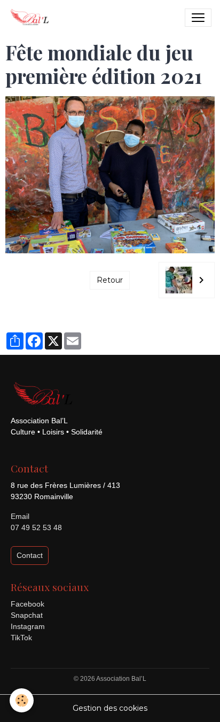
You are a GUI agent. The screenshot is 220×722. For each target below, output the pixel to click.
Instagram (28, 626)
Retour (110, 280)
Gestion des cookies (110, 708)
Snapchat (27, 615)
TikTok (21, 637)
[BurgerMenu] (198, 18)
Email (20, 516)
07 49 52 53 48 (36, 527)
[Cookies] (22, 700)
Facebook (27, 604)
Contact (30, 555)
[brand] (31, 18)
